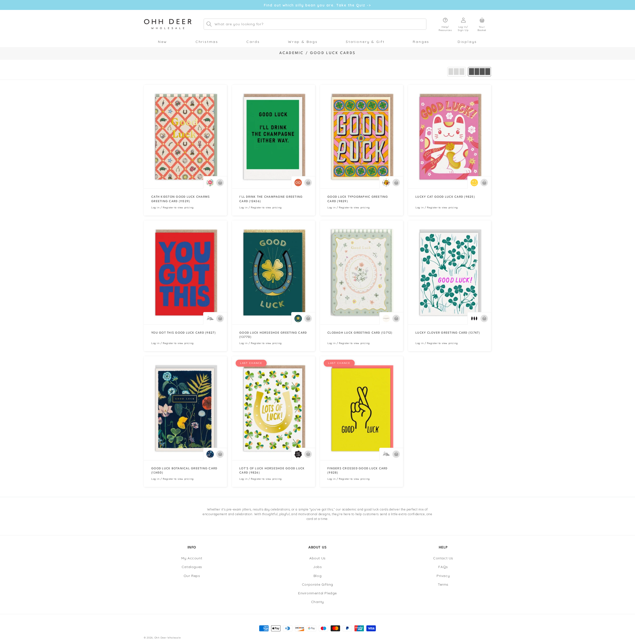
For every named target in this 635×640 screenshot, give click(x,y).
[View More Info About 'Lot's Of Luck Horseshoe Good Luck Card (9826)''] (273, 408)
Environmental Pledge (317, 593)
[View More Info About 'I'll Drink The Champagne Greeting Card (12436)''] (273, 137)
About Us (317, 558)
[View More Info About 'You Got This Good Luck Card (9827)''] (185, 272)
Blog (317, 576)
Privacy (443, 576)
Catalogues (192, 567)
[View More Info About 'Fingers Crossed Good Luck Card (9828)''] (361, 408)
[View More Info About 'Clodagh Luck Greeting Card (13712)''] (361, 272)
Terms (443, 584)
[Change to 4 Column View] (479, 71)
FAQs (443, 567)
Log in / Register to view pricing (172, 207)
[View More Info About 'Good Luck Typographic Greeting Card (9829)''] (361, 137)
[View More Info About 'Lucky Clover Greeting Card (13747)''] (449, 272)
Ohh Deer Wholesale (168, 637)
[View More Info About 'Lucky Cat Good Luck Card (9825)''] (449, 137)
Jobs (317, 567)
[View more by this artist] (210, 182)
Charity (317, 602)
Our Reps (192, 576)
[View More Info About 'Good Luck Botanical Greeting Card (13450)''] (185, 408)
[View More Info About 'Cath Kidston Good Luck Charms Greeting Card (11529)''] (185, 137)
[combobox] (315, 24)
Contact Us (443, 558)
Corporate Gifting (317, 584)
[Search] (209, 24)
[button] (445, 24)
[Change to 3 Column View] (456, 71)
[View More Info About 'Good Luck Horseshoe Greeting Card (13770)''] (273, 272)
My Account (191, 558)
